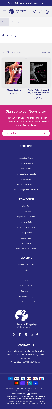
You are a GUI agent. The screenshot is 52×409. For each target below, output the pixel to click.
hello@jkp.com (35, 362)
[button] (4, 12)
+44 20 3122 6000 (18, 362)
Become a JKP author (26, 264)
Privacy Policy (26, 232)
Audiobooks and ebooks (26, 174)
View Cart (26, 206)
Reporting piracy (26, 296)
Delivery (26, 153)
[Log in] (40, 11)
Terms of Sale (26, 222)
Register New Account (26, 216)
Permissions (26, 291)
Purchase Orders (26, 163)
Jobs (26, 270)
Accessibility (26, 243)
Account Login (26, 211)
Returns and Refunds (26, 184)
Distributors (26, 168)
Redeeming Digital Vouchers (26, 190)
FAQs (26, 280)
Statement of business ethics (26, 302)
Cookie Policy (26, 238)
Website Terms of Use (26, 227)
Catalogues (26, 179)
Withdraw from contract (26, 248)
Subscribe (11, 133)
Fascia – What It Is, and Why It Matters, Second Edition (38, 92)
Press (26, 275)
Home (4, 22)
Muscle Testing (14, 90)
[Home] (17, 11)
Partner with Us (26, 286)
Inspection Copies (26, 158)
